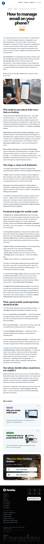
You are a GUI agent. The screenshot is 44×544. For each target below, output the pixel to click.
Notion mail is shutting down (10, 520)
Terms (4, 531)
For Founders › (7, 501)
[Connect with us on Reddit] (34, 493)
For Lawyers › (6, 507)
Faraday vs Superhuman (9, 512)
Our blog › (5, 499)
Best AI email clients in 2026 (10, 522)
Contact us (32, 2)
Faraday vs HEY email (8, 518)
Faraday (6, 348)
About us (20, 2)
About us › (5, 494)
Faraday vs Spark (7, 514)
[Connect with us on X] (29, 490)
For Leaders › (6, 505)
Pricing (26, 2)
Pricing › (5, 498)
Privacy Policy (8, 531)
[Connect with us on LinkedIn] (34, 490)
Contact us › (6, 496)
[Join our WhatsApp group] (29, 493)
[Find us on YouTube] (39, 493)
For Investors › (7, 503)
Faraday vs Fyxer (7, 516)
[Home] (3, 3)
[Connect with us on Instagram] (39, 490)
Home (9, 8)
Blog (15, 8)
